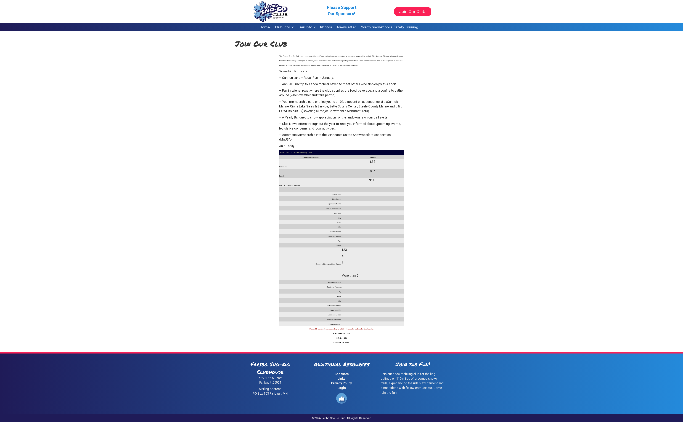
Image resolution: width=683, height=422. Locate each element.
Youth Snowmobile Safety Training (389, 27)
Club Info (282, 27)
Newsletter (346, 27)
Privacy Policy (341, 383)
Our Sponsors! (341, 13)
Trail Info (305, 27)
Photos (326, 27)
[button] (292, 27)
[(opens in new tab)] (341, 398)
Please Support (341, 7)
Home (265, 27)
